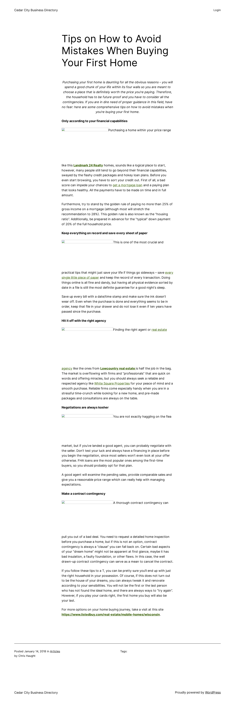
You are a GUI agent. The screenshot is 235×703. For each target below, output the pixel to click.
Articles (55, 651)
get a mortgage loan (127, 185)
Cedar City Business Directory (36, 10)
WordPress (213, 692)
